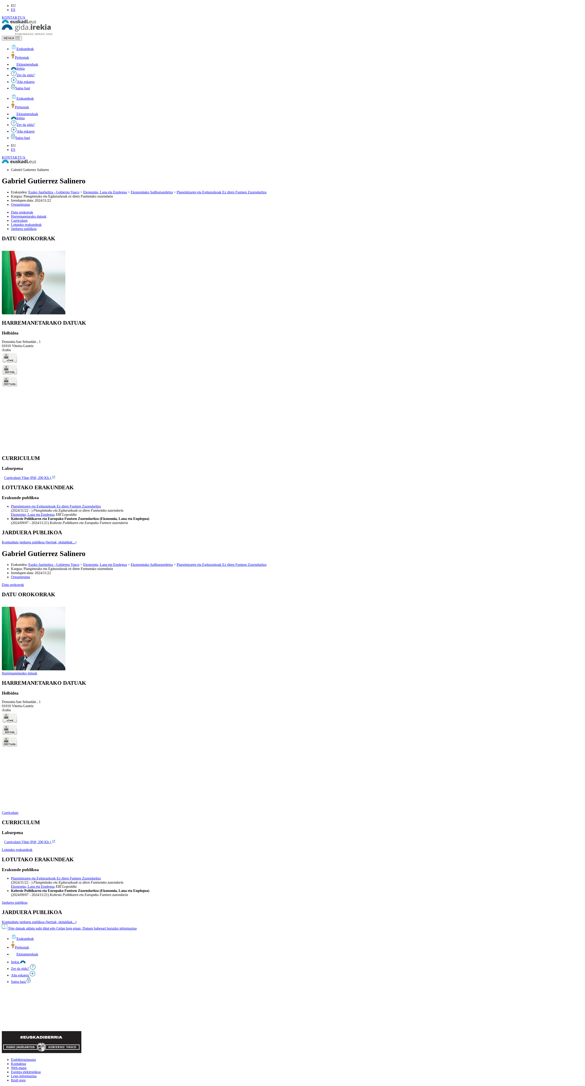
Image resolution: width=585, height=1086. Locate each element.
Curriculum (10, 813)
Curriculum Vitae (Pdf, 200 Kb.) (28, 478)
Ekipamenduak (27, 64)
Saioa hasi (22, 88)
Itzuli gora (18, 1080)
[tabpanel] (292, 275)
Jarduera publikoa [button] (24, 229)
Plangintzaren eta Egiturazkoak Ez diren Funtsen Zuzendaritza (221, 192)
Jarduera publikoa (14, 902)
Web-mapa (19, 1068)
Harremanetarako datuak (19, 673)
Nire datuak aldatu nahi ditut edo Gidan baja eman (44, 928)
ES (13, 10)
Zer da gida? (26, 75)
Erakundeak (25, 49)
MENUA (9, 38)
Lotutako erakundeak (17, 850)
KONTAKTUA (13, 17)
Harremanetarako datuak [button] (28, 216)
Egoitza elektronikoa (26, 1072)
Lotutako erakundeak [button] (26, 225)
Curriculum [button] (19, 220)
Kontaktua (18, 1064)
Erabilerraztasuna (23, 1060)
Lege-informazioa (24, 1076)
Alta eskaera (26, 82)
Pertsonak (22, 57)
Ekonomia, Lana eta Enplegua (105, 192)
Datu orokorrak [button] (22, 212)
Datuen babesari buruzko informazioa (109, 928)
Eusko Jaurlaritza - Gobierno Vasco (53, 192)
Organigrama (20, 204)
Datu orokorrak (13, 585)
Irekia (20, 68)
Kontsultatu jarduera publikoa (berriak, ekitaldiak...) (39, 542)
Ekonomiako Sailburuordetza (152, 192)
